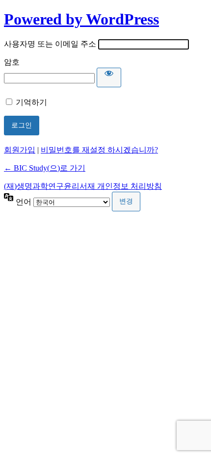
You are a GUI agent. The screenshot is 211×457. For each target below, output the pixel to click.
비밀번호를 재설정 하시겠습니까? (99, 150)
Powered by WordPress (81, 19)
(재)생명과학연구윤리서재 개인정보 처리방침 (83, 186)
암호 (12, 62)
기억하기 (31, 102)
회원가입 (19, 150)
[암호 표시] (109, 77)
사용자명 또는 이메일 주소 (50, 44)
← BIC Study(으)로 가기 (44, 168)
